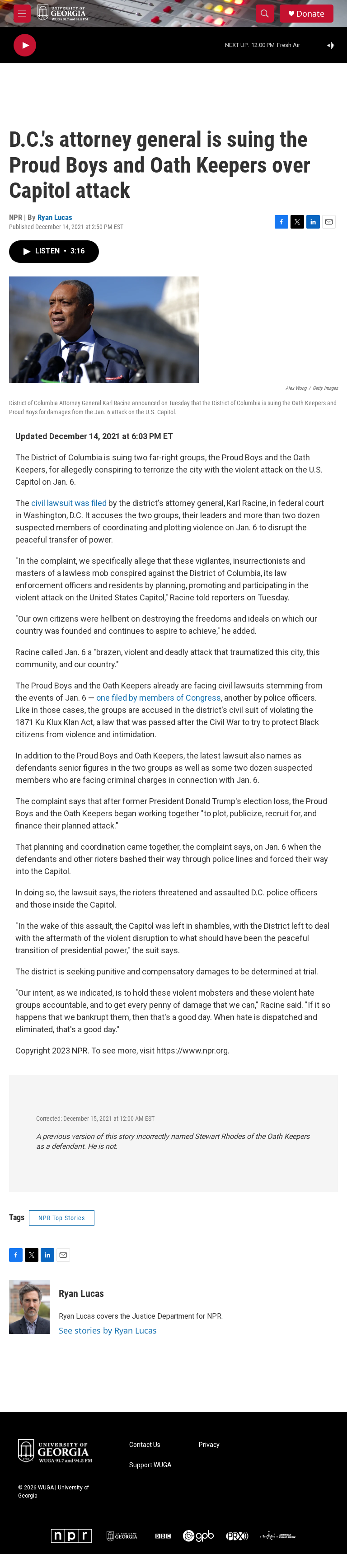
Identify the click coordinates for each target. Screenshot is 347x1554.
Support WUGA (150, 1465)
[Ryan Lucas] (29, 1307)
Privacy (209, 1445)
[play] (25, 45)
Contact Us (144, 1445)
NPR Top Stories (61, 1218)
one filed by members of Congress (158, 697)
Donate (310, 14)
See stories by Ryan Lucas (108, 1330)
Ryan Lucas (55, 217)
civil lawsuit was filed (69, 503)
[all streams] (333, 45)
